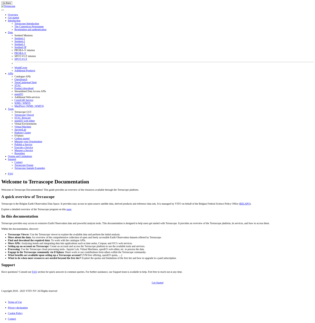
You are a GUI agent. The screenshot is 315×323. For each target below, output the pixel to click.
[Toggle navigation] (2, 10)
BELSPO (245, 203)
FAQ (34, 271)
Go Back (7, 3)
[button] (14, 20)
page (68, 209)
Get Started (157, 282)
